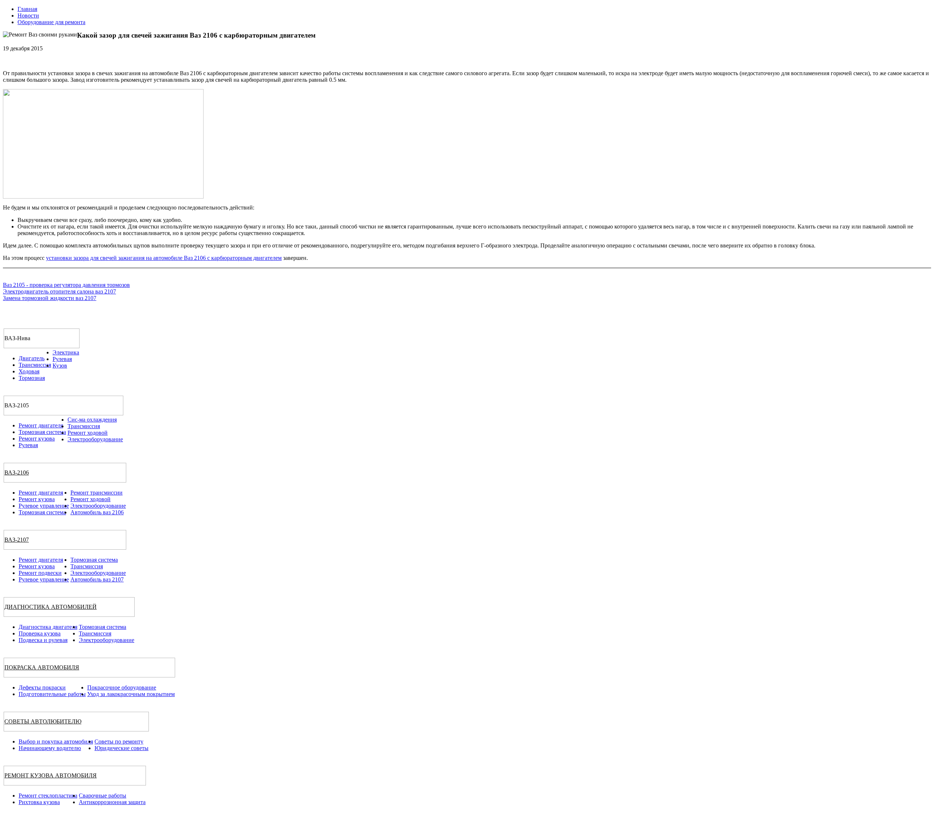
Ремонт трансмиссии (96, 492)
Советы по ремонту (118, 741)
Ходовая (29, 371)
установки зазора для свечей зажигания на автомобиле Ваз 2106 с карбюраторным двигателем (164, 258)
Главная (27, 9)
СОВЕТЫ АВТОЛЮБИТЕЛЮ (42, 721)
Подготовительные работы (52, 694)
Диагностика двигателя (48, 627)
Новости (28, 15)
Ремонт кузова (37, 438)
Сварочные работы (102, 795)
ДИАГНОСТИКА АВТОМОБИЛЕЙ (50, 607)
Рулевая (62, 359)
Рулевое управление (44, 506)
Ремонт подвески (40, 573)
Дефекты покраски (42, 687)
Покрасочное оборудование (121, 687)
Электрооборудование (95, 439)
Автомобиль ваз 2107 (97, 579)
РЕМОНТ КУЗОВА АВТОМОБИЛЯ (50, 775)
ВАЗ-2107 (16, 540)
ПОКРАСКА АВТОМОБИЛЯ (41, 667)
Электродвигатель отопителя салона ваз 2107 (59, 291)
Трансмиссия (35, 365)
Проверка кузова (40, 633)
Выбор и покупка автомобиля (56, 741)
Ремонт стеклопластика (48, 795)
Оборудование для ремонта (51, 22)
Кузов (60, 365)
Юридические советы (121, 748)
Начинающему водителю (50, 748)
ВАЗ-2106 (16, 472)
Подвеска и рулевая (43, 640)
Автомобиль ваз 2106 (97, 512)
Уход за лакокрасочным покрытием (131, 694)
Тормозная (32, 378)
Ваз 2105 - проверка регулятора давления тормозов (66, 285)
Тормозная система (42, 432)
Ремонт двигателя (41, 425)
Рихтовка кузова (39, 802)
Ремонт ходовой (87, 433)
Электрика (66, 352)
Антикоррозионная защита (112, 802)
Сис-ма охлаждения (92, 419)
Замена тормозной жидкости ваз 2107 (49, 298)
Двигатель (32, 358)
